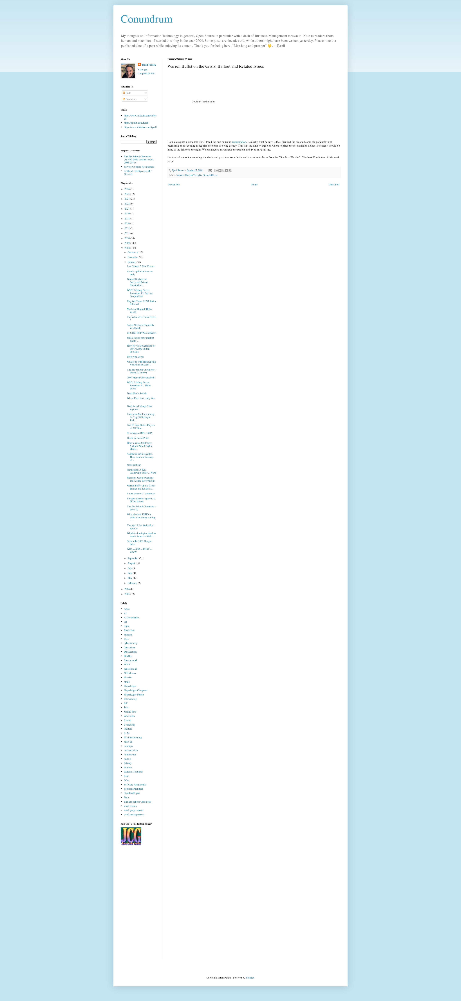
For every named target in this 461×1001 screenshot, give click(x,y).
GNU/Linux (130, 673)
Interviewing (130, 699)
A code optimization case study (140, 273)
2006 (127, 589)
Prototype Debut (135, 356)
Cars (126, 639)
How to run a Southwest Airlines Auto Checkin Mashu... (140, 446)
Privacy (128, 763)
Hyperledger (130, 686)
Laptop (127, 720)
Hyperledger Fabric (134, 694)
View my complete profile (146, 71)
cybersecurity (130, 643)
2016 (127, 223)
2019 (127, 213)
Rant (126, 776)
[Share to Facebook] (226, 170)
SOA (126, 780)
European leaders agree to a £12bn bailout (141, 500)
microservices (131, 750)
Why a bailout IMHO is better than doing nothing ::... (141, 517)
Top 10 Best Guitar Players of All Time (141, 426)
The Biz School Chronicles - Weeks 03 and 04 (141, 371)
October (132, 262)
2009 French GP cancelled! (141, 377)
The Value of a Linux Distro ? (141, 318)
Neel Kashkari (134, 464)
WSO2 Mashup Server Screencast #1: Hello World (139, 385)
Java (126, 707)
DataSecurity (130, 651)
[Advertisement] (139, 906)
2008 (127, 248)
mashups (128, 746)
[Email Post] (209, 170)
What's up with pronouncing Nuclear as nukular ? (141, 363)
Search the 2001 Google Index (139, 542)
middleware (130, 754)
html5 (127, 681)
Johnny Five (130, 711)
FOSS (127, 664)
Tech (126, 797)
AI (125, 613)
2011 (127, 233)
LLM (126, 733)
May (130, 578)
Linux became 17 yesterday (141, 493)
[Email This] (216, 170)
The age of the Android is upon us (140, 527)
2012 (127, 228)
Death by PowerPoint (138, 438)
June (130, 573)
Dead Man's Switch (137, 393)
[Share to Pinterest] (230, 170)
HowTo (127, 677)
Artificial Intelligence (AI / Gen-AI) (137, 172)
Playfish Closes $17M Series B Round (141, 302)
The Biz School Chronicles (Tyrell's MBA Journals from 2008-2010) (138, 159)
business (180, 175)
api (125, 621)
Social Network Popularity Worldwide (140, 326)
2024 (127, 198)
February (133, 583)
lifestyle (128, 728)
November (133, 257)
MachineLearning (133, 737)
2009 (127, 243)
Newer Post (174, 184)
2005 (127, 594)
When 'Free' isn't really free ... (141, 399)
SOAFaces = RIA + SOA (139, 433)
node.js (127, 758)
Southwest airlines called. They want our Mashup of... (140, 457)
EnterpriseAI (130, 660)
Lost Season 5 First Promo (140, 266)
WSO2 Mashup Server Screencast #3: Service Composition (140, 293)
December (133, 252)
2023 (127, 203)
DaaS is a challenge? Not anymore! (139, 407)
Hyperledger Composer (135, 690)
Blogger (250, 977)
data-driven (129, 647)
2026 (127, 189)
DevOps (128, 656)
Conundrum (147, 18)
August (132, 563)
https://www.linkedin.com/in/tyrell (140, 117)
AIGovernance (131, 617)
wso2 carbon (130, 806)
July (130, 568)
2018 (127, 218)
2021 (127, 208)
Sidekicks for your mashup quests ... (140, 339)
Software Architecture (135, 784)
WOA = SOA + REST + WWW (139, 550)
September (133, 558)
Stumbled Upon (210, 175)
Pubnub (128, 767)
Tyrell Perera (149, 65)
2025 (127, 194)
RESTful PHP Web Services (141, 333)
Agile (126, 609)
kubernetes (129, 716)
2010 (127, 238)
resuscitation (239, 141)
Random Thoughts (193, 175)
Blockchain (129, 630)
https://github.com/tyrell (136, 122)
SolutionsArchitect (133, 788)
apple (126, 626)
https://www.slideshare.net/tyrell (140, 127)
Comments (130, 99)
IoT (125, 703)
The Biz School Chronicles (137, 801)
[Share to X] (223, 170)
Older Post (334, 184)
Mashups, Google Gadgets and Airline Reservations (141, 479)
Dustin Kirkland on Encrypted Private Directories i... (137, 282)
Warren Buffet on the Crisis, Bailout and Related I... (141, 487)
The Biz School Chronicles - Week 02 (141, 508)
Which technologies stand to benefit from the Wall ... (141, 534)
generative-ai (130, 668)
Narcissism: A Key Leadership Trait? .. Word (141, 471)
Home (254, 184)
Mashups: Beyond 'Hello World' (139, 310)
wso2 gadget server (133, 810)
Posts (128, 93)
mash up (128, 741)
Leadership (129, 724)
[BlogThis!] (219, 170)
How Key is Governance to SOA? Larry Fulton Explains (141, 348)
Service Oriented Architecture (139, 166)
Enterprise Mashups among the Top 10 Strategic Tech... (141, 417)
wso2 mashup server (134, 814)
